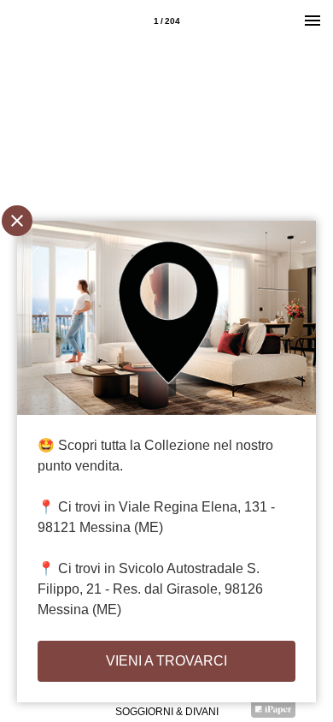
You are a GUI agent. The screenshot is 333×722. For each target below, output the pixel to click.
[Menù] (312, 20)
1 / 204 (167, 21)
